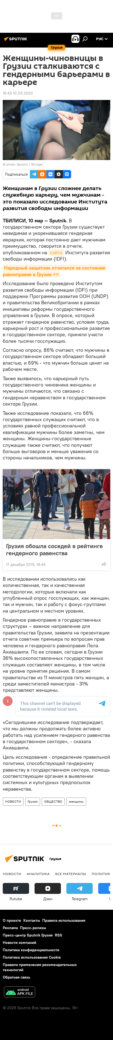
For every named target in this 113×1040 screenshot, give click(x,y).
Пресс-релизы (33, 927)
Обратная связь (16, 977)
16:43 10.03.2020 (18, 93)
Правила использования (63, 920)
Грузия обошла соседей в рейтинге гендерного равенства (54, 549)
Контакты (31, 920)
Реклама (10, 927)
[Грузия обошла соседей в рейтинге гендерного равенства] (56, 504)
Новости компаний (19, 942)
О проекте (12, 920)
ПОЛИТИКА (102, 873)
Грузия (33, 801)
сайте (56, 252)
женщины (76, 801)
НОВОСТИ (13, 801)
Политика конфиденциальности (31, 949)
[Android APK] (19, 992)
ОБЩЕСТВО (53, 801)
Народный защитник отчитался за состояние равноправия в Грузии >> (55, 271)
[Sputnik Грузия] (16, 41)
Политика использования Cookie (32, 957)
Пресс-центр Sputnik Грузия (28, 935)
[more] (103, 564)
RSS (58, 935)
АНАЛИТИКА (38, 873)
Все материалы (70, 873)
